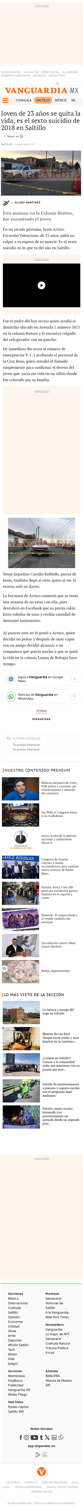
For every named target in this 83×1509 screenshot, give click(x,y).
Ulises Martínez (28, 202)
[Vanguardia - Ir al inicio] (41, 92)
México (61, 100)
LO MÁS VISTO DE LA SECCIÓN (34, 995)
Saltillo (43, 100)
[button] (5, 100)
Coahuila (23, 100)
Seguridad (42, 719)
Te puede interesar (26, 745)
